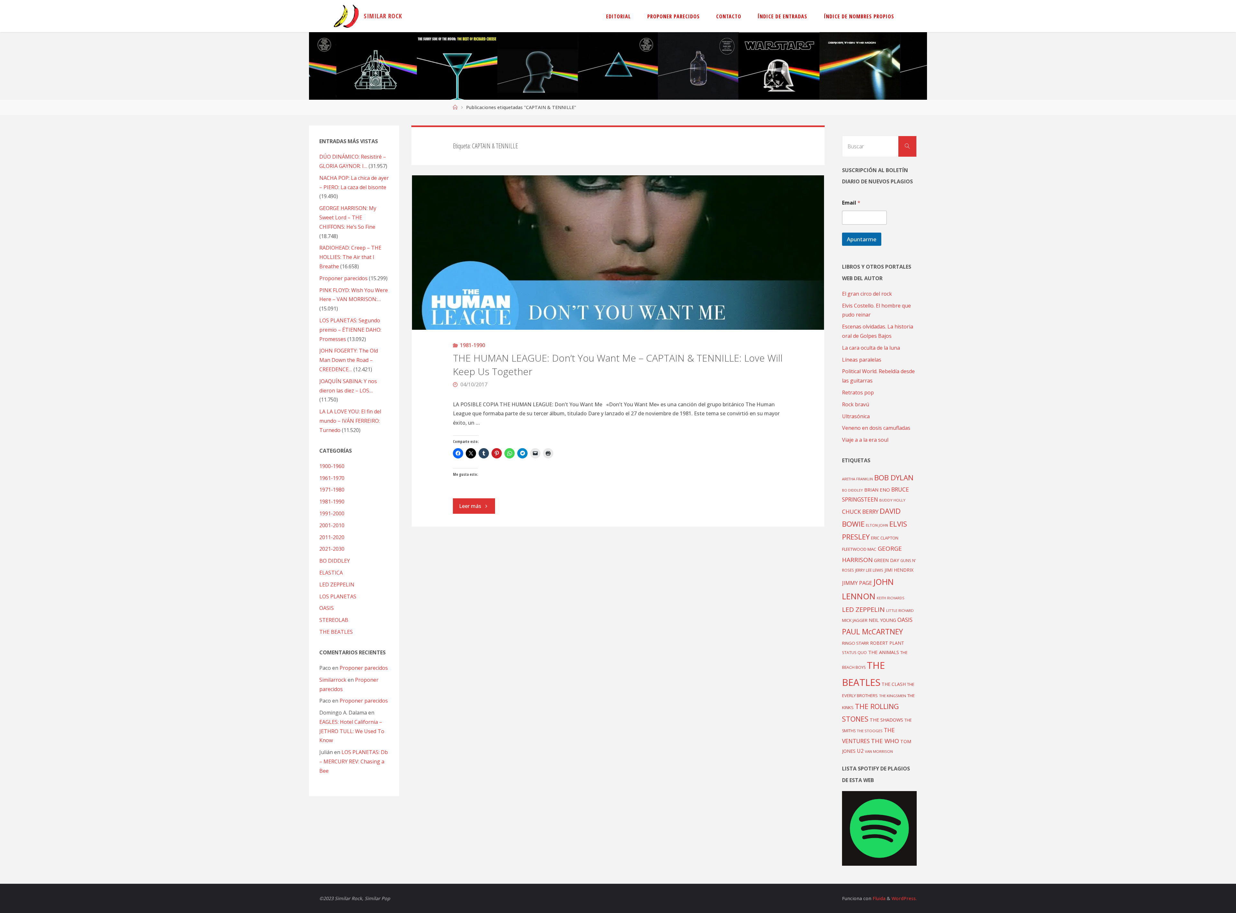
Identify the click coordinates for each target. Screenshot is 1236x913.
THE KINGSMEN (892, 695)
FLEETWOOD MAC (859, 549)
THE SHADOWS (886, 720)
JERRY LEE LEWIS (869, 570)
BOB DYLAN (893, 478)
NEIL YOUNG (882, 620)
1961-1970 (331, 478)
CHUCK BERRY (860, 511)
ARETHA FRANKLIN (857, 478)
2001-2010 (331, 525)
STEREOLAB (333, 619)
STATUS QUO (854, 652)
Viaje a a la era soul (865, 439)
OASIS (326, 608)
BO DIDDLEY (334, 560)
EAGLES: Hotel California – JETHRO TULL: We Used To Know (351, 731)
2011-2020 (331, 537)
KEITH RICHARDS (890, 598)
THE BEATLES (336, 631)
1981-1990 (472, 345)
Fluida (878, 898)
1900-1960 (331, 466)
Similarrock (332, 679)
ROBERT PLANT (887, 643)
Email (851, 203)
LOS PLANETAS (337, 596)
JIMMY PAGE (857, 582)
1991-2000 (331, 513)
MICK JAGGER (854, 620)
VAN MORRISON (879, 751)
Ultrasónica (856, 416)
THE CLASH (894, 684)
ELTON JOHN (877, 525)
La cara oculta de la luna (871, 347)
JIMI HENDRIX (899, 570)
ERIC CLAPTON (884, 538)
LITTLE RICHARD (900, 610)
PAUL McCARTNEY (872, 632)
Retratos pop (858, 392)
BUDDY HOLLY (892, 500)
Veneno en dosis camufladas (876, 427)
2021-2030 (331, 548)
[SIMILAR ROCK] (346, 16)
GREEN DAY (886, 560)
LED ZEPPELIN (336, 584)
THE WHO (885, 741)
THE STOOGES (870, 730)
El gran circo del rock (867, 293)
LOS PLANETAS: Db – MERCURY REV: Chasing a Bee (353, 761)
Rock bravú (855, 404)
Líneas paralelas (861, 359)
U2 (860, 750)
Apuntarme (861, 239)
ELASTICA (331, 572)
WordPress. (904, 898)
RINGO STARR (855, 643)
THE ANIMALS (883, 652)
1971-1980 (331, 489)
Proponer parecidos (364, 667)
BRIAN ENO (877, 489)
